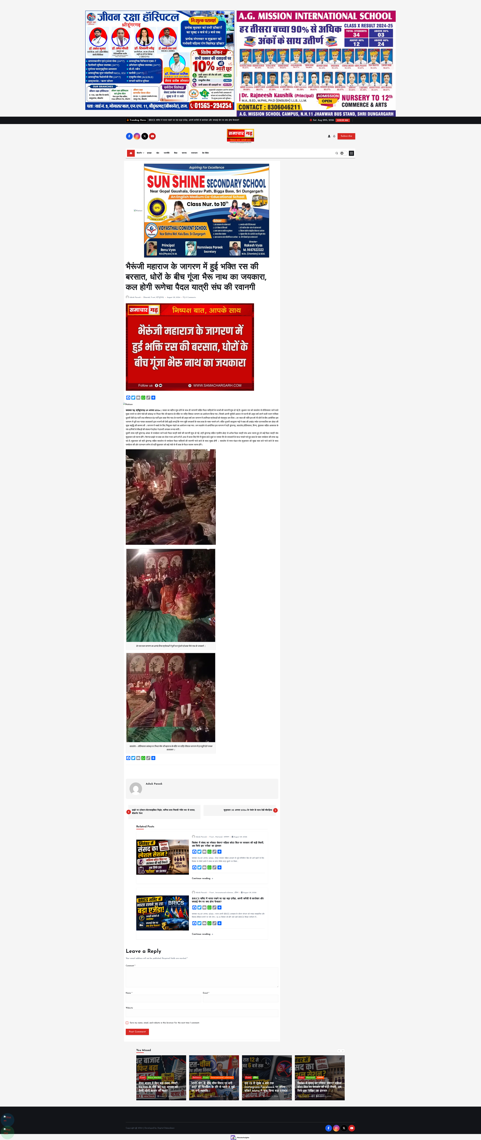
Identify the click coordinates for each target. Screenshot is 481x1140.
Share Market (260, 1077)
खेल (157, 153)
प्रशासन (226, 837)
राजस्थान (194, 153)
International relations (224, 893)
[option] (161, 1077)
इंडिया (236, 893)
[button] (339, 1051)
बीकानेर (139, 153)
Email (206, 993)
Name (129, 993)
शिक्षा (175, 153)
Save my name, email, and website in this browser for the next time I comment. (165, 1023)
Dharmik (146, 297)
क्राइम (149, 153)
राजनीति (166, 153)
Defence (303, 1077)
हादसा (212, 1077)
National (218, 837)
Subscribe (346, 136)
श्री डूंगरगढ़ (160, 297)
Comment (130, 966)
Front (153, 297)
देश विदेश (205, 153)
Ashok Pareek (135, 297)
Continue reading (201, 878)
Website (129, 1008)
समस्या (184, 153)
